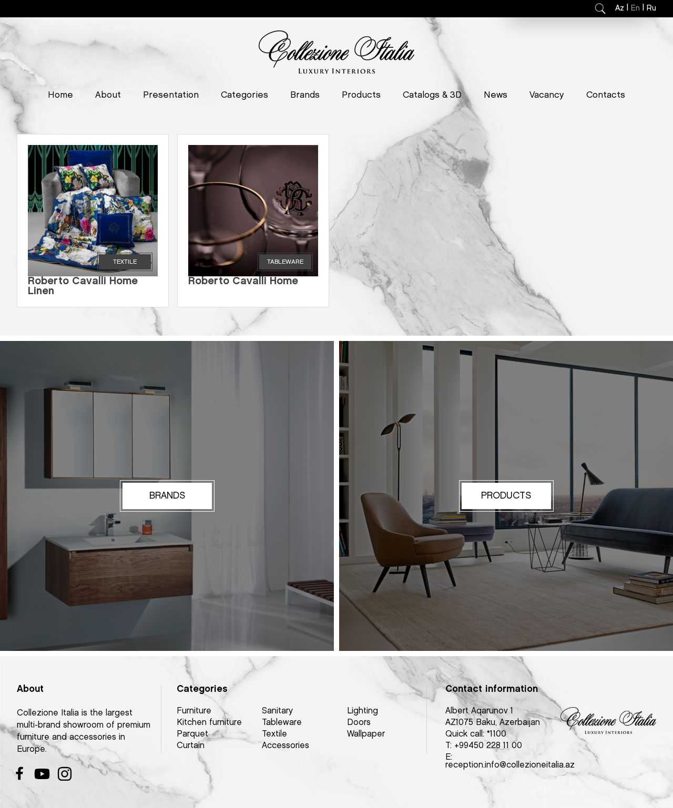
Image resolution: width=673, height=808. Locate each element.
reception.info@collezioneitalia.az (510, 765)
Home (60, 95)
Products (361, 95)
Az (619, 8)
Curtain (191, 746)
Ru (651, 8)
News (495, 95)
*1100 (496, 734)
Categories (244, 95)
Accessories (285, 746)
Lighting (362, 711)
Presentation (171, 95)
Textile (274, 734)
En (635, 8)
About (108, 95)
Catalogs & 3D (432, 95)
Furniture (194, 711)
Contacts (605, 95)
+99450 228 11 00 (488, 746)
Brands (305, 95)
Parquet (192, 734)
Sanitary (277, 711)
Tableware (282, 723)
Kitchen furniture (209, 723)
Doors (359, 723)
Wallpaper (366, 734)
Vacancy (546, 95)
